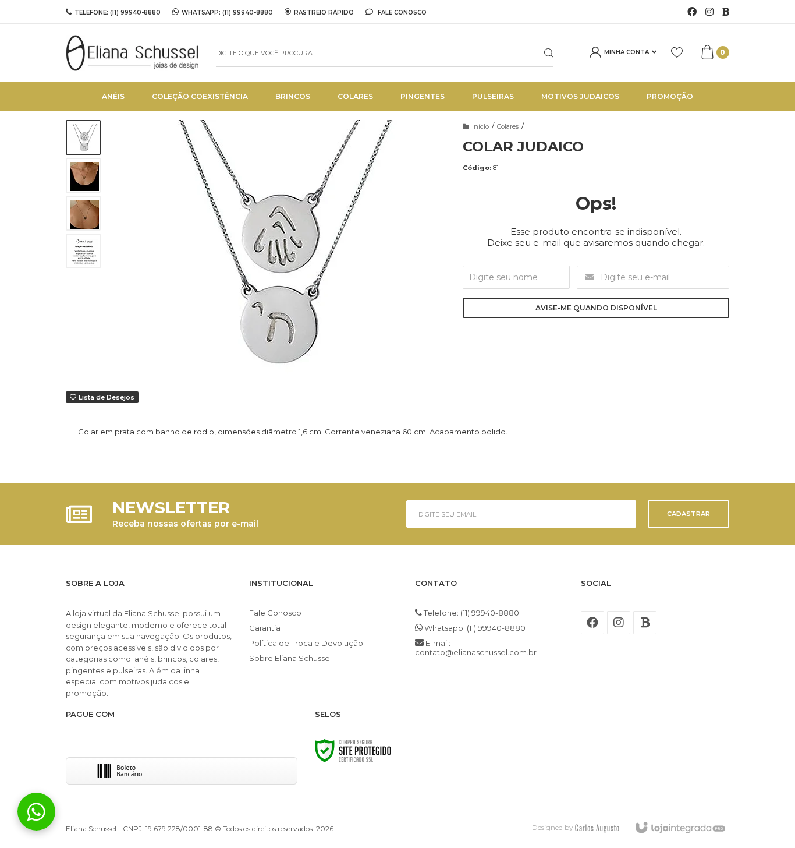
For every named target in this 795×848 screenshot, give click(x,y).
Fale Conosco (401, 12)
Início (480, 126)
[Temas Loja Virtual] (597, 827)
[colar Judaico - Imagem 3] (83, 213)
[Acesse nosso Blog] (725, 12)
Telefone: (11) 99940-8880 (470, 612)
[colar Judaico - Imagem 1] (83, 137)
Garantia (265, 628)
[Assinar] (688, 514)
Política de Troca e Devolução (306, 643)
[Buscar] (539, 53)
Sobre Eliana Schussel (290, 658)
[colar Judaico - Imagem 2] (83, 175)
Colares (508, 126)
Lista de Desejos (105, 397)
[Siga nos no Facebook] (692, 12)
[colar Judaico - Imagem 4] (83, 251)
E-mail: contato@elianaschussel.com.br (476, 647)
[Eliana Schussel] (132, 53)
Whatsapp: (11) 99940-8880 (474, 628)
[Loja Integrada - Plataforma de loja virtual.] (679, 828)
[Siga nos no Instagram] (709, 12)
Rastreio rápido (324, 12)
